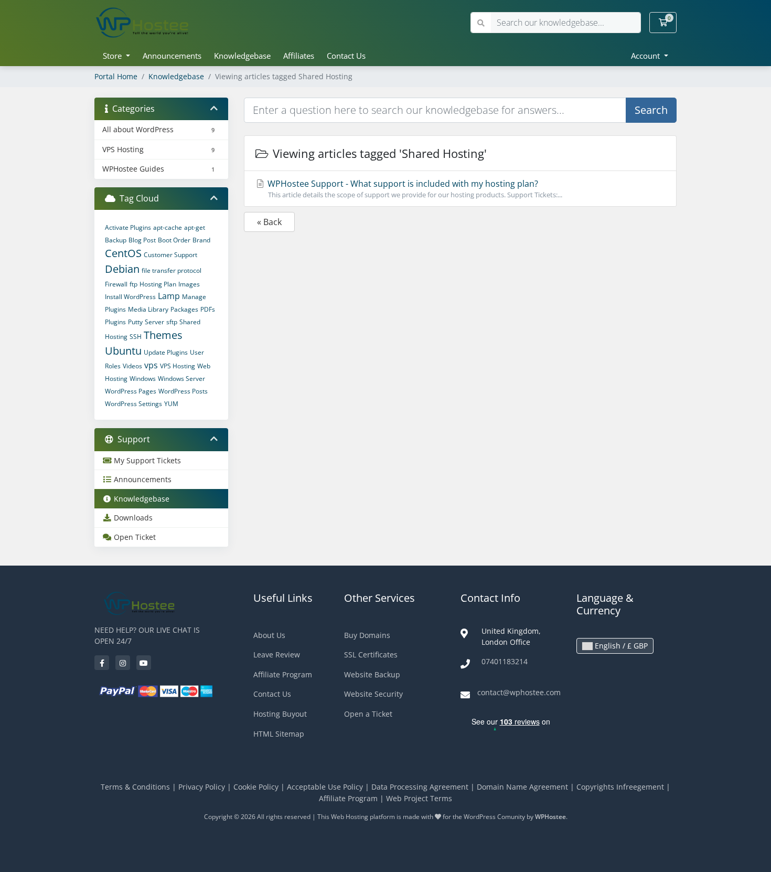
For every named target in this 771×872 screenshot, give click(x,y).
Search (651, 110)
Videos (132, 365)
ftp (133, 284)
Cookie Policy (256, 787)
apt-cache (167, 227)
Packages (184, 309)
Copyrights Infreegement (620, 787)
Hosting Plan (158, 284)
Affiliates (298, 55)
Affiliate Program (282, 674)
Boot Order (174, 240)
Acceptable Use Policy (325, 787)
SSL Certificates (371, 655)
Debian (122, 269)
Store (113, 55)
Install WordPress (130, 296)
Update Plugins (166, 352)
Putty (135, 321)
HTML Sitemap (278, 734)
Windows (143, 378)
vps (151, 365)
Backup (115, 240)
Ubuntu (123, 351)
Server (154, 321)
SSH (136, 336)
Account (646, 55)
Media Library (148, 309)
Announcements (172, 55)
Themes (163, 335)
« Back (269, 222)
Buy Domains (367, 635)
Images (189, 284)
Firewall (116, 284)
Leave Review (276, 655)
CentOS (123, 253)
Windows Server (181, 378)
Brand (201, 240)
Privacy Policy (201, 787)
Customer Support (170, 254)
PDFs (207, 309)
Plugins (115, 321)
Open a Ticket (368, 714)
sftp (171, 321)
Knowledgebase (242, 55)
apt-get (194, 227)
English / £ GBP (620, 646)
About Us (269, 635)
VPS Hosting (177, 365)
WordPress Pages (130, 391)
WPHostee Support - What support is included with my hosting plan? (413, 188)
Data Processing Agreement (419, 787)
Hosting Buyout (280, 714)
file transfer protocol (171, 270)
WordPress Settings (133, 403)
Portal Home (115, 76)
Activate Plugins (128, 227)
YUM (171, 403)
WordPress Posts (183, 391)
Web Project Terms (419, 798)
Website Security (373, 694)
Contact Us (346, 55)
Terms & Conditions (135, 787)
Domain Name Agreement (522, 787)
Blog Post (142, 240)
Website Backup (372, 674)
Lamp (169, 296)
